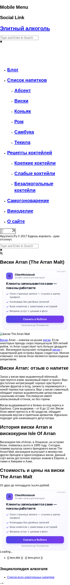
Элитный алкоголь (25, 28)
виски (47, 340)
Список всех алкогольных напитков (30, 577)
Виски (4, 340)
